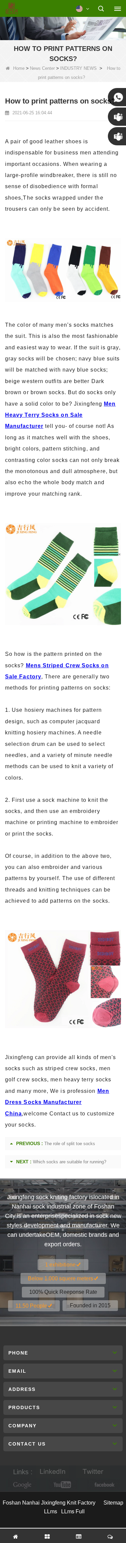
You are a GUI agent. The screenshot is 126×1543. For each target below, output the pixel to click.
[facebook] (103, 1484)
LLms (50, 1511)
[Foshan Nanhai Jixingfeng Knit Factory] (11, 9)
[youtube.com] (63, 1484)
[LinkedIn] (53, 1472)
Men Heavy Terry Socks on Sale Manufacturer (60, 415)
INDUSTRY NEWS (78, 68)
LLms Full (73, 1511)
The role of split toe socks (69, 1143)
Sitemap (113, 1503)
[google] (23, 1484)
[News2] (63, 27)
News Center (42, 68)
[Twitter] (93, 1472)
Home (19, 68)
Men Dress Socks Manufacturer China (57, 1102)
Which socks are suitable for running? (69, 1161)
